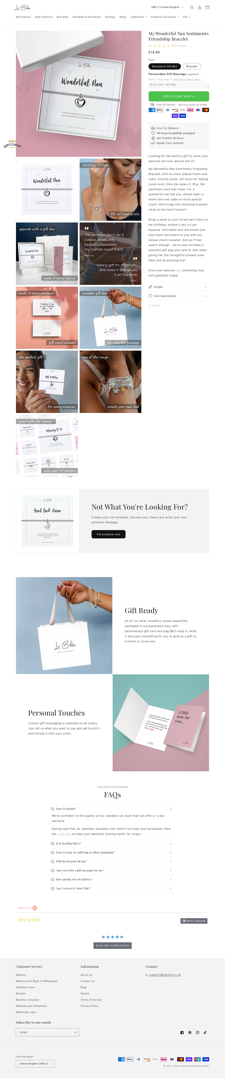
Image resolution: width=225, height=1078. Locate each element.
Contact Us (88, 981)
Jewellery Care (25, 987)
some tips (64, 834)
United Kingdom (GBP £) (34, 1063)
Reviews (21, 993)
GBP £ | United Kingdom (165, 7)
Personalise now (108, 534)
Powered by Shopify (199, 1066)
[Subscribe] (75, 1032)
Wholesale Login (26, 1012)
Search (85, 993)
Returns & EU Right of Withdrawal (36, 981)
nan (178, 270)
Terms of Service (91, 999)
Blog (83, 987)
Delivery (21, 974)
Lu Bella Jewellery (180, 1066)
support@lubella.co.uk (165, 975)
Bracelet (192, 66)
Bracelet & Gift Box (164, 66)
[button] (138, 17)
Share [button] (156, 305)
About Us (86, 974)
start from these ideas (187, 79)
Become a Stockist (27, 999)
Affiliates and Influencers (31, 1005)
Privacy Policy (89, 1005)
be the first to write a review (112, 945)
